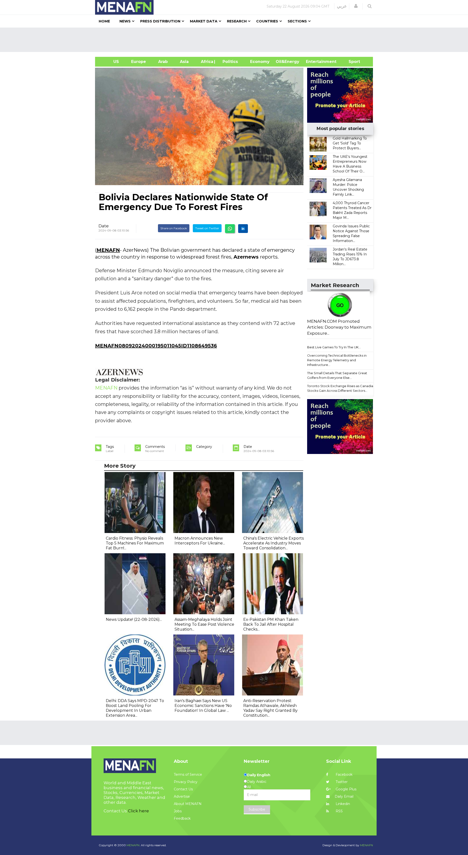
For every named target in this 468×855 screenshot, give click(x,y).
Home (104, 21)
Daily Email (344, 796)
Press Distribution (160, 21)
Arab (163, 61)
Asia (184, 61)
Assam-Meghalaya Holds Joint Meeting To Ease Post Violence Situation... (204, 624)
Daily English (258, 775)
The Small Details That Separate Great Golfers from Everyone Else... (337, 375)
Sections (297, 21)
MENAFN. (133, 845)
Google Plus (345, 789)
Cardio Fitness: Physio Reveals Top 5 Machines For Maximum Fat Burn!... (135, 543)
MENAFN (108, 250)
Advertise (182, 796)
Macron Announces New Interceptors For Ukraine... (200, 540)
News (125, 21)
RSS (339, 811)
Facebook (343, 774)
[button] (356, 6)
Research (237, 21)
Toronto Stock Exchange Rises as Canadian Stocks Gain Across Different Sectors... (341, 388)
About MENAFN (188, 804)
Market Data (203, 21)
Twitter (341, 782)
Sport (351, 61)
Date (103, 225)
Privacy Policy (185, 782)
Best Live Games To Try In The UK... (334, 347)
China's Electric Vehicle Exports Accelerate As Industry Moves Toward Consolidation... (273, 543)
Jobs (178, 811)
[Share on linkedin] (243, 228)
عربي (342, 6)
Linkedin (342, 804)
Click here (138, 810)
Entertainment (313, 61)
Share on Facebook (173, 228)
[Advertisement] (236, 40)
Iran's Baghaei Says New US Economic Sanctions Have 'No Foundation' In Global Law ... (203, 705)
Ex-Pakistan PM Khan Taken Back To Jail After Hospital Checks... (270, 624)
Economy (260, 61)
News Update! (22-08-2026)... (134, 619)
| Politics (229, 61)
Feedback (182, 818)
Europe (138, 61)
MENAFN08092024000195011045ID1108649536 (156, 346)
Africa (206, 61)
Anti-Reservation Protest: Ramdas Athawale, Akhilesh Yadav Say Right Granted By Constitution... (270, 708)
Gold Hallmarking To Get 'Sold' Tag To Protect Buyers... (350, 143)
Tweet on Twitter (207, 228)
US (110, 61)
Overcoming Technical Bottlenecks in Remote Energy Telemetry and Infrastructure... (337, 359)
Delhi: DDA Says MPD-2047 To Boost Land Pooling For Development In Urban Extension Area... (135, 708)
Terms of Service (188, 774)
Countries (267, 21)
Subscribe (257, 809)
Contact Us (183, 789)
